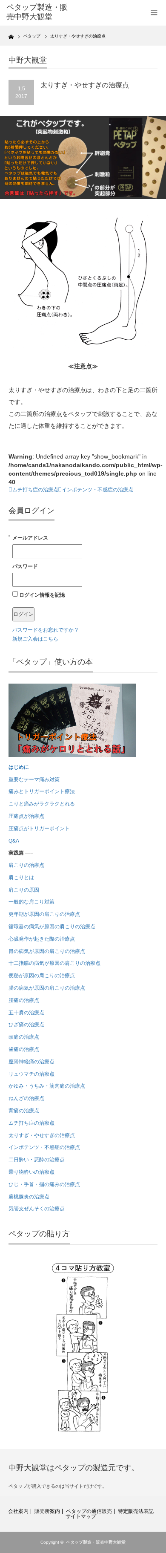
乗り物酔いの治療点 (31, 1172)
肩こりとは (21, 877)
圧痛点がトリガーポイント (39, 828)
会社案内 (18, 1511)
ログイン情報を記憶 (41, 595)
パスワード (25, 566)
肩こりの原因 (24, 890)
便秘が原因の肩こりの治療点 (42, 976)
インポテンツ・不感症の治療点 (97, 490)
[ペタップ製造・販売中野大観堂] (39, 12)
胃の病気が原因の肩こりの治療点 (47, 951)
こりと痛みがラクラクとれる (42, 804)
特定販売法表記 (136, 1511)
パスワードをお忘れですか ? (45, 630)
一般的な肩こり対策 (31, 902)
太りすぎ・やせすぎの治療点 (42, 1135)
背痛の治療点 (24, 1111)
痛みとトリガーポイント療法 (42, 791)
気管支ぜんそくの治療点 (37, 1209)
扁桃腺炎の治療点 (29, 1197)
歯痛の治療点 (24, 1049)
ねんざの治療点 (26, 1098)
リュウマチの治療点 (31, 1074)
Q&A (14, 841)
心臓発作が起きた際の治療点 (42, 939)
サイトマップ (81, 1516)
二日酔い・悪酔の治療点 (37, 1160)
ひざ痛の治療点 (26, 1025)
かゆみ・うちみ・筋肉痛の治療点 (47, 1086)
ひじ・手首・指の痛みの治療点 (44, 1184)
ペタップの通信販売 (89, 1511)
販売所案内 (47, 1511)
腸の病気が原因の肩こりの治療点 (47, 988)
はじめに (19, 767)
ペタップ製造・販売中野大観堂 (96, 1542)
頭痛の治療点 (24, 1037)
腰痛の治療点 (24, 1000)
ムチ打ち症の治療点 (35, 490)
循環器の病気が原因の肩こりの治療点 (52, 926)
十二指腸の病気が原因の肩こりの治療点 (54, 963)
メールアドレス (30, 538)
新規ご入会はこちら (35, 639)
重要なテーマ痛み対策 (34, 779)
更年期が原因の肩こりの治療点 (44, 914)
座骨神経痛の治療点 (31, 1062)
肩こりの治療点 (26, 865)
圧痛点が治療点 (26, 816)
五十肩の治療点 (26, 1013)
